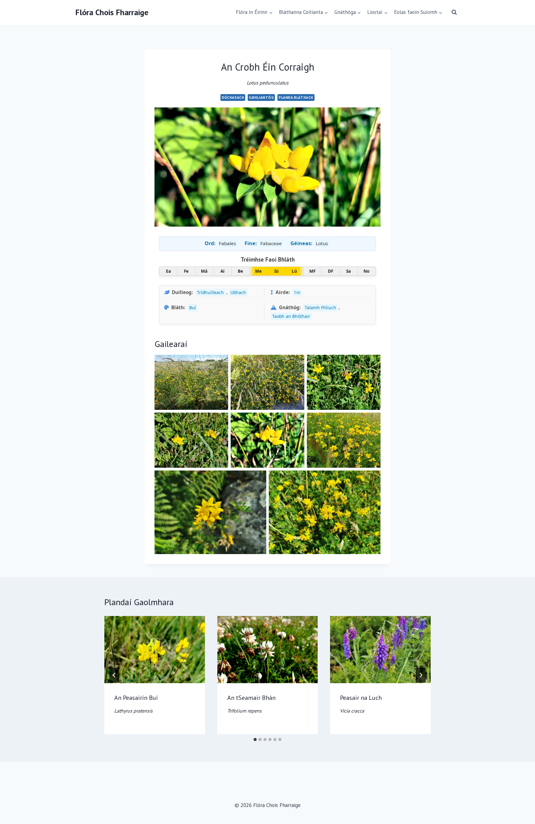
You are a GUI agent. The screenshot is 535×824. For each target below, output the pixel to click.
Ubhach (238, 292)
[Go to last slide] (114, 675)
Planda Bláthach (296, 97)
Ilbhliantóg (261, 97)
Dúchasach (233, 97)
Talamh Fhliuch (320, 307)
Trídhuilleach (210, 292)
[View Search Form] (454, 12)
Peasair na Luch (361, 704)
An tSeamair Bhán (251, 704)
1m (297, 292)
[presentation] (154, 649)
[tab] (255, 739)
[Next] (421, 675)
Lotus (322, 243)
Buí (192, 307)
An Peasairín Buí (136, 704)
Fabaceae (271, 243)
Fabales (227, 243)
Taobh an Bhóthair (291, 316)
